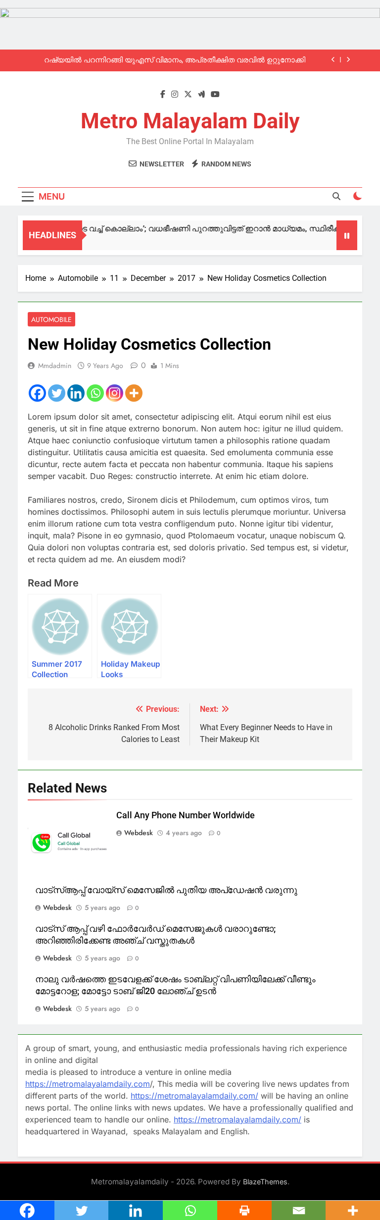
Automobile (51, 319)
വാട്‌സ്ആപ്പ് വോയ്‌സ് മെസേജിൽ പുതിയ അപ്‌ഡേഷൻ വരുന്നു (166, 890)
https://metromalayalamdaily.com (87, 1084)
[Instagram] (114, 393)
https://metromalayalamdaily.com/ (194, 1096)
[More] (133, 393)
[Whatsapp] (95, 393)
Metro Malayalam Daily (190, 120)
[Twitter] (56, 393)
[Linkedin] (76, 393)
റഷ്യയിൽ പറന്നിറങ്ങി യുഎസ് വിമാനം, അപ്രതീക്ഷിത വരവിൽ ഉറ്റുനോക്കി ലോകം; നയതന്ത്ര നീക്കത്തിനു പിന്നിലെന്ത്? (174, 60)
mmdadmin (54, 366)
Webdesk (138, 833)
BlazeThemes (265, 1181)
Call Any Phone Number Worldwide (185, 815)
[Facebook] (37, 393)
